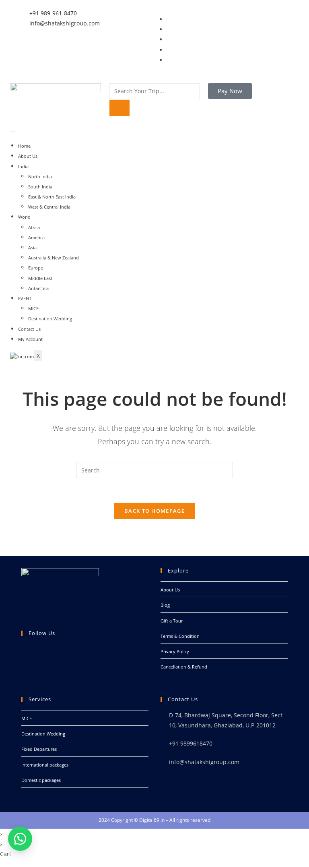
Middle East (40, 278)
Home (24, 146)
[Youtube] (23, 680)
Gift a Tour (172, 621)
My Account (30, 339)
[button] (20, 839)
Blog (165, 605)
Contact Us (29, 329)
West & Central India (49, 207)
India (23, 166)
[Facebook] (23, 659)
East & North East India (52, 197)
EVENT (24, 298)
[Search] (119, 107)
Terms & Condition (180, 636)
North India (40, 176)
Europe (35, 268)
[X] (23, 649)
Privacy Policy (175, 651)
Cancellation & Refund (184, 667)
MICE (33, 308)
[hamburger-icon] (13, 131)
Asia (32, 247)
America (36, 237)
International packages (44, 765)
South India (40, 187)
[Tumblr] (168, 60)
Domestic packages (41, 780)
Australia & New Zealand (53, 258)
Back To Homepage (154, 510)
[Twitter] (168, 30)
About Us (27, 156)
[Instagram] (168, 50)
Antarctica (38, 288)
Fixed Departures (39, 749)
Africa (34, 227)
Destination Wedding (50, 318)
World (24, 217)
